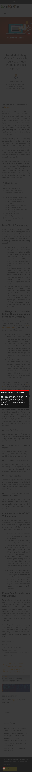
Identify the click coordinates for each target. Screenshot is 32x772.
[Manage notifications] (3, 768)
